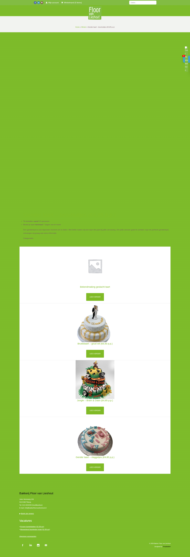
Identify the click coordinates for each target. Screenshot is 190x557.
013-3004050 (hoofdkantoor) (32, 505)
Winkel (83, 27)
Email (46, 545)
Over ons (116, 11)
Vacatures (73, 11)
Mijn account (53, 3)
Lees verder (95, 297)
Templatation (167, 546)
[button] (186, 59)
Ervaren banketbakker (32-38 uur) (32, 527)
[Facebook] (35, 2)
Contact (127, 11)
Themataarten (53, 238)
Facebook (22, 545)
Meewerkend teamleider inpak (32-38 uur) (35, 529)
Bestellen (50, 11)
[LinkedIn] (38, 2)
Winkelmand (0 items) (72, 3)
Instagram (38, 545)
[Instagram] (41, 2)
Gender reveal (40, 238)
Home (38, 11)
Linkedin (30, 545)
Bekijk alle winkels (27, 514)
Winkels (61, 11)
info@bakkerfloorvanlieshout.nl (36, 508)
